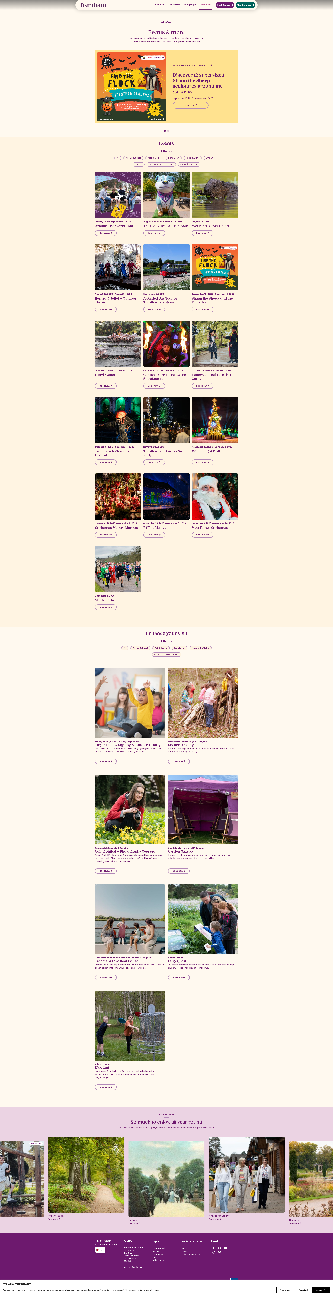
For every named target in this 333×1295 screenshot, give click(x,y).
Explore (157, 1241)
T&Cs (184, 1248)
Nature (138, 164)
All (118, 157)
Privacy (185, 1251)
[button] (165, 131)
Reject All (303, 1290)
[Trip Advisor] (219, 1252)
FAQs (155, 1257)
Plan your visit (159, 1248)
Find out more (189, 99)
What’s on (205, 4)
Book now (105, 232)
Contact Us (158, 1254)
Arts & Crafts (155, 157)
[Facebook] (213, 1247)
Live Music (211, 157)
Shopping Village (189, 164)
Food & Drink (192, 157)
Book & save (223, 5)
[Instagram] (219, 1247)
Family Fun (173, 157)
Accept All (321, 1290)
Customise (285, 1290)
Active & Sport (133, 157)
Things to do (158, 1260)
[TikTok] (213, 1252)
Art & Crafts (161, 648)
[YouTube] (225, 1247)
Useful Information (192, 1241)
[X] (225, 1252)
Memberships (244, 5)
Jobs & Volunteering (191, 1254)
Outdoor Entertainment (161, 164)
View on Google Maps (133, 1267)
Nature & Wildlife (200, 648)
